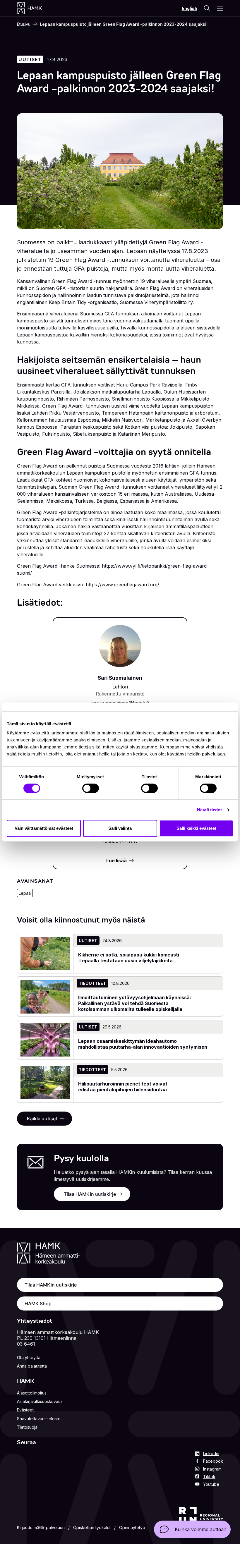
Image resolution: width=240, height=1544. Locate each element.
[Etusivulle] (35, 8)
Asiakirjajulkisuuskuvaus (40, 1401)
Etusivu (23, 24)
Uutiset (30, 59)
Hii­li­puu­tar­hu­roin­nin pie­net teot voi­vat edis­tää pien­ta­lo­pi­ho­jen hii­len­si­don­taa (122, 1087)
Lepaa (25, 893)
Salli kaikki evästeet (196, 828)
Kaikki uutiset (42, 1118)
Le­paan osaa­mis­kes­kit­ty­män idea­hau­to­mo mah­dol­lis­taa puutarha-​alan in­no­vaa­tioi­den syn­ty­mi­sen (142, 1044)
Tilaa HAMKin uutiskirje (90, 1194)
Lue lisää (116, 860)
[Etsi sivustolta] (206, 8)
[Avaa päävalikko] (220, 8)
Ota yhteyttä (28, 1357)
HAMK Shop (38, 1303)
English (189, 8)
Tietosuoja (27, 1427)
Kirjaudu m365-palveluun (41, 1527)
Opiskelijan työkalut (92, 1527)
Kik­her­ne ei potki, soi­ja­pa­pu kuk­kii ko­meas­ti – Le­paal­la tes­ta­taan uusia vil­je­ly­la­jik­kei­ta (130, 958)
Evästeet (25, 1409)
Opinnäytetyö (132, 1527)
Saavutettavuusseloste (39, 1418)
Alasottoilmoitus (32, 1392)
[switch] (90, 788)
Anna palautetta (32, 1365)
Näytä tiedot (209, 809)
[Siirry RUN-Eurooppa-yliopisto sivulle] (201, 1519)
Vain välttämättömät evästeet (44, 828)
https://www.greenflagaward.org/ (122, 585)
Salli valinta (120, 828)
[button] (192, 1529)
